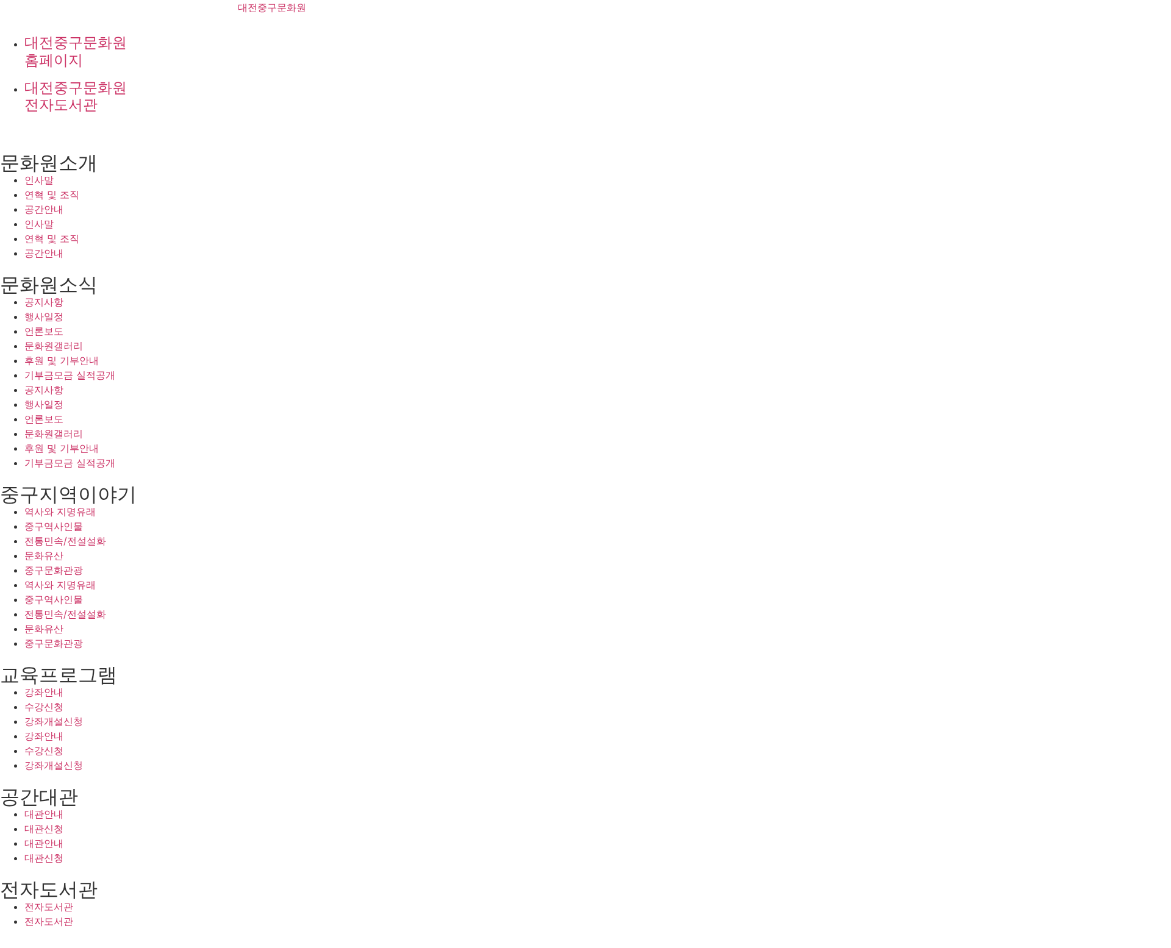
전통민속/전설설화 (65, 541)
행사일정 (43, 316)
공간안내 (43, 209)
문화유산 (43, 555)
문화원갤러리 (53, 346)
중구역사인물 (53, 526)
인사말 (39, 180)
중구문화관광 (53, 570)
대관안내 (43, 814)
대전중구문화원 (272, 7)
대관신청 (43, 828)
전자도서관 (48, 906)
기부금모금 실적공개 (69, 375)
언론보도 (43, 331)
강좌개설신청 (53, 721)
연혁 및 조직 (51, 194)
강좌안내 (43, 692)
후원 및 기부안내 (61, 360)
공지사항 (43, 302)
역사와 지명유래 (60, 511)
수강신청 (43, 706)
